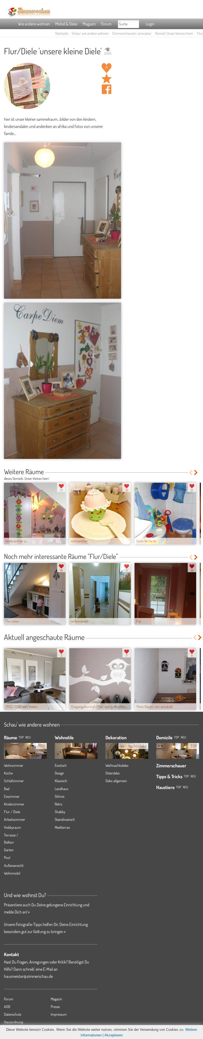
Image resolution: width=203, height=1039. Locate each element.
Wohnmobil (12, 873)
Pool (7, 857)
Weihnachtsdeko (116, 765)
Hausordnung (13, 1022)
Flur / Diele (12, 811)
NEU (28, 737)
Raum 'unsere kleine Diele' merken (106, 78)
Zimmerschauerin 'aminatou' (132, 33)
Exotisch (61, 765)
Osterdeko (112, 773)
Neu (183, 737)
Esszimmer (12, 796)
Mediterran (62, 827)
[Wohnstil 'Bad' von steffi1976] (76, 749)
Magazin (89, 23)
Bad (7, 788)
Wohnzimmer (13, 765)
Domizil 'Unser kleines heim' (174, 33)
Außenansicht (14, 865)
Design (59, 773)
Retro (58, 804)
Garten (8, 850)
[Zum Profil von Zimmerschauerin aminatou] (27, 86)
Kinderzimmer (14, 804)
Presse (55, 1006)
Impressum (59, 1014)
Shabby (60, 811)
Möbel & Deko (66, 23)
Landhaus (61, 788)
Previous (190, 472)
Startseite (61, 33)
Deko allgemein (116, 780)
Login (150, 23)
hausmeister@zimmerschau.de (28, 976)
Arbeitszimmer (14, 819)
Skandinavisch (65, 819)
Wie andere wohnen (34, 23)
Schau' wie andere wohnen (90, 33)
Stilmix (59, 796)
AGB (7, 1006)
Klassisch (61, 780)
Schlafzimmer (14, 780)
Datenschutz (12, 1014)
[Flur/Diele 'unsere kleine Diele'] (62, 220)
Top (176, 737)
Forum (106, 23)
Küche (8, 773)
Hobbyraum (12, 827)
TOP (21, 737)
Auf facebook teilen (106, 89)
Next (196, 472)
